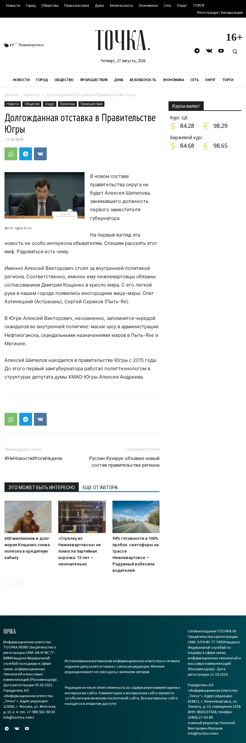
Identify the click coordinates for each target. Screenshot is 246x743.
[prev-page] (8, 583)
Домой (11, 94)
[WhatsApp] (10, 153)
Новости (32, 94)
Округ (49, 104)
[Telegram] (197, 51)
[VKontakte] (209, 51)
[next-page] (19, 583)
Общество (31, 104)
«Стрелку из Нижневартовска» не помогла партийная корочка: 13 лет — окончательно (79, 551)
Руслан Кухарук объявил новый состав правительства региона (124, 461)
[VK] (40, 153)
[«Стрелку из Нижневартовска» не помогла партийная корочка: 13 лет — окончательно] (81, 517)
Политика (67, 104)
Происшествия (91, 104)
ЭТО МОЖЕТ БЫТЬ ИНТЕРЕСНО (41, 487)
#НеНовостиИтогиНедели (33, 458)
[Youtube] (221, 51)
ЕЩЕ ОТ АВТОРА (100, 487)
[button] (235, 51)
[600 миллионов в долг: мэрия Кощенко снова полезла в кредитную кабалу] (28, 517)
